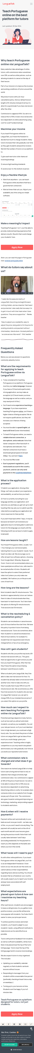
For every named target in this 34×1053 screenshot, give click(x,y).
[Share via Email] (25, 1024)
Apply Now (17, 247)
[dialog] (17, 1039)
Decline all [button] (25, 1044)
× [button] (32, 1030)
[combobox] (31, 1028)
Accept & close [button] (10, 1044)
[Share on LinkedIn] (14, 1024)
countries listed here (23, 473)
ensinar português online (14, 261)
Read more (12, 1041)
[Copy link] (31, 1024)
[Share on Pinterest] (19, 1024)
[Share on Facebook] (8, 1024)
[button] (17, 1049)
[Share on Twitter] (3, 1024)
